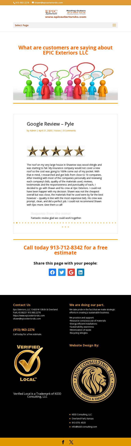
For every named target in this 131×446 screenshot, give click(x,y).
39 (68, 227)
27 (89, 222)
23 (77, 222)
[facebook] (52, 272)
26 (86, 222)
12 (45, 222)
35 (112, 222)
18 (63, 222)
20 (69, 222)
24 (80, 222)
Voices (57, 130)
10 (40, 222)
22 (74, 222)
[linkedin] (80, 272)
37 (62, 227)
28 (92, 222)
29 (95, 222)
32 (103, 222)
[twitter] (62, 272)
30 (98, 222)
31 (100, 222)
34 (109, 222)
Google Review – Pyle (50, 123)
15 (54, 222)
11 (42, 222)
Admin (33, 130)
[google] (71, 272)
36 (115, 222)
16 (57, 222)
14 (51, 222)
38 (65, 227)
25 (83, 222)
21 (71, 222)
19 (66, 222)
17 (60, 222)
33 (106, 222)
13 (48, 222)
